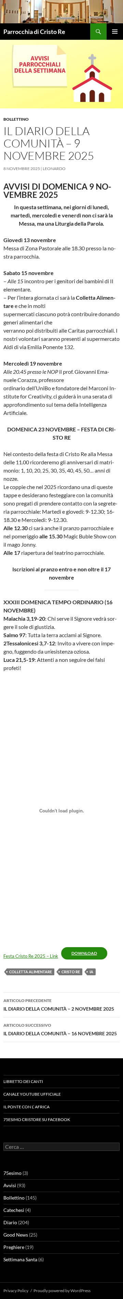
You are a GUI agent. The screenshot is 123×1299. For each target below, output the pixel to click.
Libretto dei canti (23, 1081)
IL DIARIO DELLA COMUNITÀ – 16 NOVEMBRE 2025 (60, 1029)
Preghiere (13, 1247)
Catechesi (13, 1210)
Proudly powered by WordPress (62, 1290)
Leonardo (54, 168)
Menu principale (115, 31)
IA (91, 971)
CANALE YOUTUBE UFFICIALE (32, 1094)
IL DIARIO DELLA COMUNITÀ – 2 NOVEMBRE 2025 (58, 1005)
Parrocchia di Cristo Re (34, 31)
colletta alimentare (30, 971)
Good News (15, 1235)
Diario (10, 1222)
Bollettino (16, 119)
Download (84, 953)
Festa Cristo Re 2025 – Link (30, 956)
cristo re (71, 971)
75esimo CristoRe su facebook (36, 1119)
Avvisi (9, 1185)
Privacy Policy (15, 1290)
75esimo (12, 1173)
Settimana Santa (20, 1259)
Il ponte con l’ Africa (26, 1106)
